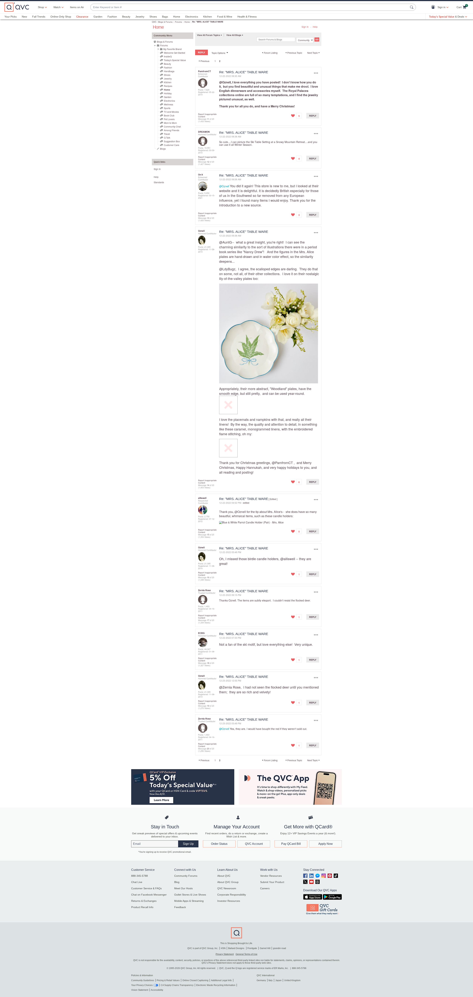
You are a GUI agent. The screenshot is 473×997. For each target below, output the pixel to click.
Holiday (168, 93)
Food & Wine (224, 16)
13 (208, 217)
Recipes (168, 85)
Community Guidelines (142, 980)
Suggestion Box (172, 141)
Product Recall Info (142, 907)
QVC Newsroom (226, 888)
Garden (97, 16)
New (24, 16)
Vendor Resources (271, 875)
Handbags (169, 71)
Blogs (163, 148)
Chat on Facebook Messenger (149, 894)
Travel (167, 133)
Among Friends (171, 130)
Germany (261, 980)
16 (208, 577)
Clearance (82, 16)
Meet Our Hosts (183, 888)
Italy (270, 980)
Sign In (305, 26)
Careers (265, 888)
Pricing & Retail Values (168, 980)
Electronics (191, 16)
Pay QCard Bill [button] (291, 843)
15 (208, 534)
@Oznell (225, 82)
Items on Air (77, 7)
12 (208, 161)
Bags (165, 16)
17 (208, 620)
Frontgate (252, 948)
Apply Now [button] (325, 843)
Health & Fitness (247, 16)
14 (208, 485)
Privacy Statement (225, 954)
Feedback (180, 907)
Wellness (168, 104)
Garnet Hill (265, 948)
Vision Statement (139, 990)
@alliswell (287, 558)
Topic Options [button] (218, 52)
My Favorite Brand (172, 49)
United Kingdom (292, 980)
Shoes (153, 16)
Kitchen (207, 16)
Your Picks (10, 16)
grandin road (279, 948)
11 (208, 118)
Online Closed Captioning (195, 980)
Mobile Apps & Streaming (189, 900)
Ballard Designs (236, 948)
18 (208, 662)
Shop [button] (41, 7)
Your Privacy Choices (142, 985)
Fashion (112, 16)
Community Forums (185, 875)
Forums (178, 21)
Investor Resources (228, 900)
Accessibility (157, 990)
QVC (154, 21)
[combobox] (249, 7)
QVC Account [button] (254, 843)
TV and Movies (171, 111)
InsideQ (168, 56)
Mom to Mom (170, 122)
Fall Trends (38, 16)
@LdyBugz (227, 268)
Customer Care (171, 144)
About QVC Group (228, 882)
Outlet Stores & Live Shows (190, 894)
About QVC (223, 875)
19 (208, 705)
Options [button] (316, 73)
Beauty (126, 16)
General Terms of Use (246, 954)
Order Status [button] (219, 843)
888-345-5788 (139, 875)
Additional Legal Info (221, 980)
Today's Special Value (175, 60)
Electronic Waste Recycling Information (215, 985)
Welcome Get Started (174, 52)
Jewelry (139, 16)
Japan (278, 980)
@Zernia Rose (230, 687)
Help (315, 26)
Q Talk (167, 137)
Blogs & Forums (165, 21)
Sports (167, 108)
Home (176, 16)
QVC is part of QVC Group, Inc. (202, 948)
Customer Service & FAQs (146, 888)
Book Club (169, 115)
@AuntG (225, 242)
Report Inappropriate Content (207, 115)
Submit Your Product (272, 882)
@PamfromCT (282, 462)
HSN (223, 948)
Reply (312, 115)
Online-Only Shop (60, 16)
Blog (176, 882)
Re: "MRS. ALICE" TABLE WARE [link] (207, 21)
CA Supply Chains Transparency (177, 985)
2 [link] (219, 61)
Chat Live (136, 882)
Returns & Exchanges (143, 900)
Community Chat (172, 126)
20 (208, 748)
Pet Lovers (169, 119)
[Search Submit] (412, 7)
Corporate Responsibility (231, 894)
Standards (159, 182)
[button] (434, 7)
